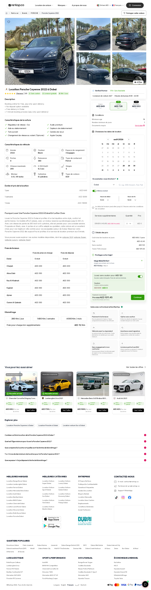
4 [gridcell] (107, 152)
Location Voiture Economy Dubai (64, 495)
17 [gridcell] (102, 161)
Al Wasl (135, 548)
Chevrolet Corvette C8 (50, 569)
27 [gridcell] (102, 148)
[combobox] (104, 184)
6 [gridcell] (118, 152)
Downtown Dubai (13, 545)
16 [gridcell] (134, 157)
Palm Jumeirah (28, 545)
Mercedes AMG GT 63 (50, 575)
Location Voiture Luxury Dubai (64, 482)
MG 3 (116, 566)
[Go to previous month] (108, 139)
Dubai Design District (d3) (70, 545)
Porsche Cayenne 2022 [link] (50, 13)
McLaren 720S (47, 572)
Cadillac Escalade (84, 566)
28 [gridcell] (108, 148)
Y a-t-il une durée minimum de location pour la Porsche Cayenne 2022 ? (32, 454)
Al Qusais (21, 552)
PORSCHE (34, 13)
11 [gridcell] (107, 157)
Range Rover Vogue (85, 562)
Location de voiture (43, 5)
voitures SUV (67, 237)
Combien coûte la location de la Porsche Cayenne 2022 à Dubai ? (29, 435)
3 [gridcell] (102, 152)
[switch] (94, 191)
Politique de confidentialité (87, 484)
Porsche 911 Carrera (14, 578)
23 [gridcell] (134, 161)
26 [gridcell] (113, 166)
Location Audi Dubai (14, 494)
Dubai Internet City (113, 545)
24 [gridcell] (102, 166)
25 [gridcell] (108, 166)
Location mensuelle (85, 497)
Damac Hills (77, 548)
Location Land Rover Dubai (16, 507)
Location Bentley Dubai (15, 497)
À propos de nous (84, 481)
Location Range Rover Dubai (17, 481)
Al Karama (10, 552)
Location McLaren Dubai (15, 510)
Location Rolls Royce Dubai (16, 513)
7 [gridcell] (123, 152)
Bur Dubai (125, 548)
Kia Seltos (117, 562)
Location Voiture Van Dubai (48, 501)
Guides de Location (85, 491)
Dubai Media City (44, 548)
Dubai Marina (42, 545)
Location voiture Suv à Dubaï (74, 425)
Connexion (136, 5)
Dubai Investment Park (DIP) (16, 548)
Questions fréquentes (86, 487)
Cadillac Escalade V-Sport (87, 572)
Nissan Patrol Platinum (86, 569)
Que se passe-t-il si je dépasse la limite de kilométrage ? (26, 460)
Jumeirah (54, 545)
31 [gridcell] (123, 148)
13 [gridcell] (118, 157)
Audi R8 (45, 562)
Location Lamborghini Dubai (17, 484)
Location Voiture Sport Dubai (48, 488)
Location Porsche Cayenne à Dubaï (20, 425)
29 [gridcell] (113, 148)
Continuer (138, 297)
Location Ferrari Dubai (15, 487)
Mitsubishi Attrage (120, 575)
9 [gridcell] (134, 152)
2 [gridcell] (134, 148)
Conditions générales (86, 507)
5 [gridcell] (113, 152)
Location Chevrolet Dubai (16, 503)
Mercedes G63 (83, 575)
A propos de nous (79, 5)
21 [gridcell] (123, 161)
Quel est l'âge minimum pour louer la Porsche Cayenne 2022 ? (28, 441)
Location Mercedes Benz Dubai (18, 491)
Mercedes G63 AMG (14, 575)
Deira (116, 548)
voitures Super (80, 237)
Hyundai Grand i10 (120, 572)
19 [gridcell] (113, 161)
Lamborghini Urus (13, 566)
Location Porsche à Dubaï (48, 425)
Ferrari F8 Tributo (13, 569)
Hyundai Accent (119, 569)
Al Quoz (107, 548)
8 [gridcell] (129, 152)
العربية (77, 585)
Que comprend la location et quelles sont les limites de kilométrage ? (31, 448)
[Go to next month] (128, 139)
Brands (24, 13)
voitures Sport (25, 240)
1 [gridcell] (107, 170)
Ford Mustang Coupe (49, 578)
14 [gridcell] (123, 157)
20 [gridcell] (118, 161)
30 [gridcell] (118, 148)
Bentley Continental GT (15, 572)
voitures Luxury (11, 240)
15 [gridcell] (129, 157)
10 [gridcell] (102, 157)
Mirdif (32, 548)
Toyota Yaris (118, 578)
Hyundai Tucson (84, 578)
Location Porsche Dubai (15, 516)
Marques (61, 5)
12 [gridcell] (113, 157)
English (63, 585)
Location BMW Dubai (14, 500)
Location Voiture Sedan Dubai (64, 488)
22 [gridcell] (129, 161)
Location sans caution (86, 500)
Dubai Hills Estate (97, 545)
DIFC (85, 545)
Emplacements (83, 503)
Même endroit (102, 191)
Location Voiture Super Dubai (48, 482)
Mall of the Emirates (61, 548)
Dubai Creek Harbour (93, 548)
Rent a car (14, 13)
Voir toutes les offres (134, 367)
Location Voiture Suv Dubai (48, 495)
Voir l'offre (31, 410)
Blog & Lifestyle (83, 494)
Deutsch (83, 585)
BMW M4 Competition (50, 566)
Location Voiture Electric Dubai (48, 508)
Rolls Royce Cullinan (13, 562)
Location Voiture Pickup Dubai (64, 501)
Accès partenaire (84, 510)
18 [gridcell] (108, 161)
